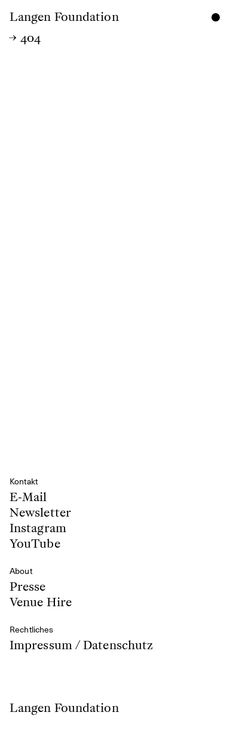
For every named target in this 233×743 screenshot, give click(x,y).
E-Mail (28, 498)
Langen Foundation (64, 17)
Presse (28, 588)
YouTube (35, 542)
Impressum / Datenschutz (81, 645)
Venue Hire (41, 601)
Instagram (38, 528)
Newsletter (40, 512)
